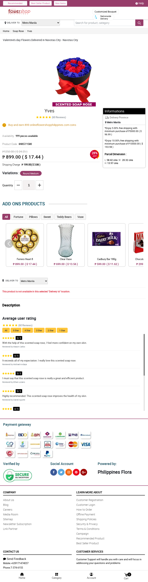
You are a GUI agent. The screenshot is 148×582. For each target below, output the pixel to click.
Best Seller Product (40, 3)
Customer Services (89, 551)
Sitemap (8, 519)
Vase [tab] (80, 217)
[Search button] (139, 22)
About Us (8, 500)
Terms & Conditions (87, 529)
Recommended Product (90, 538)
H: (111, 163)
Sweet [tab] (47, 217)
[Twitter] (61, 472)
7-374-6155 (17, 567)
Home (6, 31)
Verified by (11, 463)
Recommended (15, 3)
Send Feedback (16, 559)
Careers (7, 509)
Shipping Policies (86, 519)
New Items (60, 3)
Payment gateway (17, 424)
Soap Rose (18, 31)
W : (126, 159)
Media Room (10, 514)
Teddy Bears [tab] (64, 217)
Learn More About (89, 492)
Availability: (20, 136)
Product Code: (17, 144)
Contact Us (11, 551)
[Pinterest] (76, 472)
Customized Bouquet (105, 11)
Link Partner (10, 529)
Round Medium (31, 173)
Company (9, 492)
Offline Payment (85, 514)
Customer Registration (89, 500)
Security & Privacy (87, 524)
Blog (5, 505)
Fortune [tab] (18, 217)
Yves (29, 31)
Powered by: (107, 463)
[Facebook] (53, 472)
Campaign (82, 533)
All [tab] (6, 217)
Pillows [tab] (33, 217)
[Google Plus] (83, 472)
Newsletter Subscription (17, 524)
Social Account (61, 463)
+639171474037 (20, 563)
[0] (126, 575)
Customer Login (85, 505)
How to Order (84, 509)
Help (141, 3)
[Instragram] (68, 472)
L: (111, 159)
